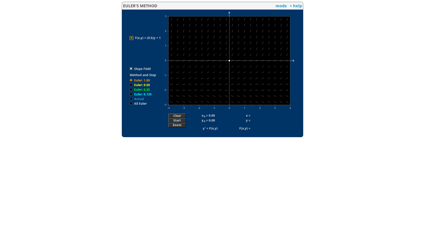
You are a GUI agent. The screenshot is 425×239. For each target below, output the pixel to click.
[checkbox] (140, 68)
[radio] (139, 80)
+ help (296, 5)
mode (281, 5)
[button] (177, 116)
